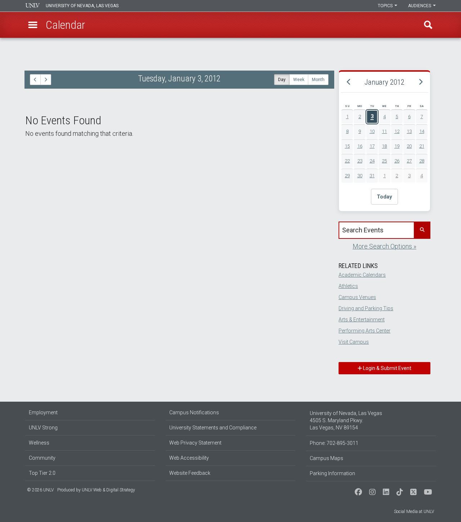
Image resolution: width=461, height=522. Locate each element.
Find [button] (428, 25)
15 (347, 146)
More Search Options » (384, 246)
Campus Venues (357, 297)
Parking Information (332, 473)
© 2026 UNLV (40, 489)
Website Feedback (189, 473)
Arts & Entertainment (362, 319)
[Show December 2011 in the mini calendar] (349, 82)
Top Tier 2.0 (42, 473)
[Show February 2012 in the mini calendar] (420, 82)
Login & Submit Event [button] (386, 368)
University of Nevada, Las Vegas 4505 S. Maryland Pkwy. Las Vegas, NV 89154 (346, 420)
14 (421, 131)
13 (409, 131)
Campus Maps (326, 458)
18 (384, 146)
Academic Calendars (362, 275)
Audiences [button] (420, 5)
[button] (33, 25)
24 (372, 161)
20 (409, 146)
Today (384, 196)
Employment (43, 412)
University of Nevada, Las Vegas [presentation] (82, 5)
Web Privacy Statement (195, 443)
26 (396, 161)
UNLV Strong (43, 427)
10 (372, 131)
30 (359, 175)
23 (359, 161)
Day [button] (282, 79)
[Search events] (422, 230)
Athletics (348, 286)
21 (421, 146)
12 (396, 131)
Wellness (39, 443)
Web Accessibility (189, 458)
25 (384, 161)
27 (409, 161)
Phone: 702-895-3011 (334, 443)
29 (347, 175)
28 (421, 161)
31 (372, 175)
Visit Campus (354, 342)
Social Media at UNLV (414, 511)
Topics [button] (386, 5)
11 (384, 131)
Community (42, 458)
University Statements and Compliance (212, 427)
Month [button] (318, 79)
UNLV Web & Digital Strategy (108, 489)
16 (359, 146)
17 (372, 146)
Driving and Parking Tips (366, 308)
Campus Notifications (194, 412)
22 (347, 161)
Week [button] (298, 79)
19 (396, 146)
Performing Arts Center (364, 331)
